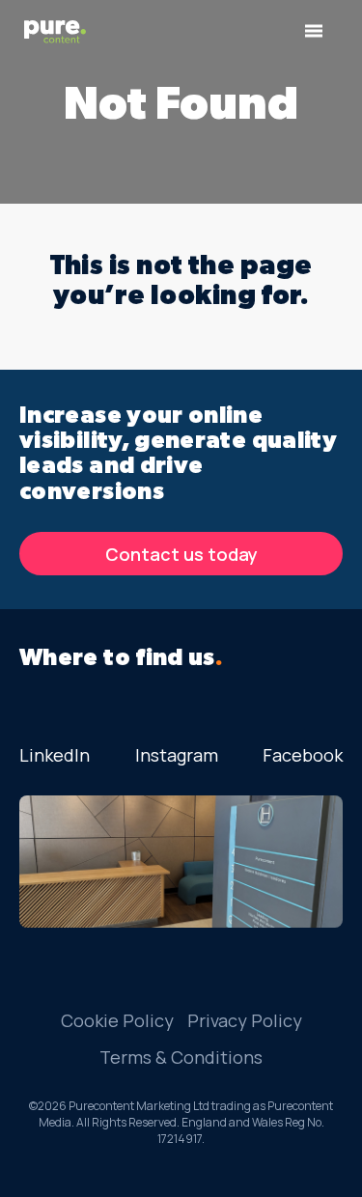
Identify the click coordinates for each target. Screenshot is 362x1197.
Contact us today (181, 554)
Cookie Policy (117, 1020)
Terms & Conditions (181, 1057)
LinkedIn (54, 754)
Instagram (176, 754)
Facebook (303, 754)
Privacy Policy (244, 1020)
